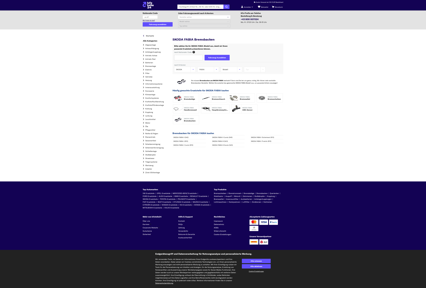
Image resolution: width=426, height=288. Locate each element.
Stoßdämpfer (150, 155)
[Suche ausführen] (226, 7)
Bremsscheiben (220, 193)
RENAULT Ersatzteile (198, 196)
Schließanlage (151, 151)
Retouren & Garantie (186, 234)
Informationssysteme (153, 84)
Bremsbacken (262, 193)
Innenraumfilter (232, 199)
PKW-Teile (176, 35)
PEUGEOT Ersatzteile (186, 199)
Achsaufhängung (152, 48)
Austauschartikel (185, 238)
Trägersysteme (151, 162)
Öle (146, 126)
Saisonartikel (150, 140)
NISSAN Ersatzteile (170, 205)
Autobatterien (246, 199)
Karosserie (149, 91)
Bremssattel (219, 199)
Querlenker (274, 193)
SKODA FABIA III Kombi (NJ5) (222, 145)
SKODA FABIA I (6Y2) (180, 141)
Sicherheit (147, 234)
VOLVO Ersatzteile (171, 208)
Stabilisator (218, 196)
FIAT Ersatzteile (149, 202)
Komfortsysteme (152, 98)
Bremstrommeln (235, 193)
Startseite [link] (150, 36)
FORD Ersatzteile (150, 196)
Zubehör (148, 169)
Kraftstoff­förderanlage (154, 105)
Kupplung (149, 112)
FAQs (180, 224)
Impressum (218, 221)
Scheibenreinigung (152, 144)
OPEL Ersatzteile (163, 193)
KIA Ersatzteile (186, 205)
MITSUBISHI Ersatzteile (152, 208)
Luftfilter (246, 202)
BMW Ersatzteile (181, 196)
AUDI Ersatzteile (165, 196)
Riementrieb (150, 137)
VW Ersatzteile (149, 193)
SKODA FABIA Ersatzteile (208, 35)
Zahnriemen (247, 196)
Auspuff (228, 196)
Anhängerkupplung (153, 52)
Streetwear (149, 158)
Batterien (149, 62)
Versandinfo (183, 231)
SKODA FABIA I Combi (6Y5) (183, 145)
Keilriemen (267, 202)
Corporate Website (150, 228)
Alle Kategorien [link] (150, 41)
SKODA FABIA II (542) (180, 137)
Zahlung (181, 228)
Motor (147, 123)
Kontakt (181, 221)
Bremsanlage (150, 66)
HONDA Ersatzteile (202, 205)
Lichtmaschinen (220, 202)
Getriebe (148, 77)
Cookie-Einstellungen (222, 234)
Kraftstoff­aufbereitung (154, 101)
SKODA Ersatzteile (150, 199)
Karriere (146, 224)
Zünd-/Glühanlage (152, 172)
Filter (147, 73)
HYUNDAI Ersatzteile (181, 202)
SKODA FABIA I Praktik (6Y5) (261, 141)
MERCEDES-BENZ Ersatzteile (185, 193)
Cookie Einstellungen (256, 271)
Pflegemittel (150, 130)
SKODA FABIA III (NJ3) (220, 141)
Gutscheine (147, 231)
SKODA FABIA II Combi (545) (222, 137)
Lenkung (148, 116)
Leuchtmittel (150, 119)
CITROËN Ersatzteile (151, 205)
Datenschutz (219, 224)
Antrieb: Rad (150, 59)
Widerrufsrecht (220, 231)
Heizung (148, 80)
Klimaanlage (150, 94)
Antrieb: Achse (151, 55)
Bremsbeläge (249, 193)
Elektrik (148, 70)
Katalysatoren (234, 202)
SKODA (185, 35)
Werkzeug (149, 165)
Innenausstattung (152, 87)
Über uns (146, 221)
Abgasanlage (150, 45)
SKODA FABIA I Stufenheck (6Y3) (262, 137)
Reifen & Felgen (151, 133)
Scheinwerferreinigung (154, 148)
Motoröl (237, 196)
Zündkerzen (256, 202)
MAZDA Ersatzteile (200, 202)
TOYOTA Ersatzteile (168, 199)
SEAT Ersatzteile (164, 202)
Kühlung (148, 109)
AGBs (216, 228)
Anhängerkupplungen (263, 199)
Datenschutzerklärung (164, 283)
